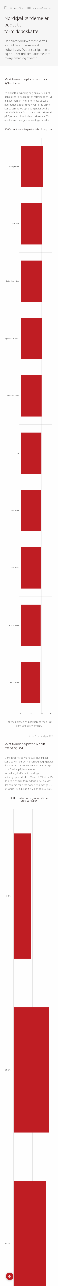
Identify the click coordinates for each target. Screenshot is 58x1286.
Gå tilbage (9, 1275)
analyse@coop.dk (42, 8)
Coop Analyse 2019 (44, 736)
